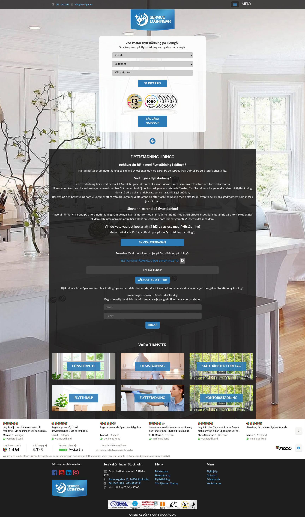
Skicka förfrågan (152, 242)
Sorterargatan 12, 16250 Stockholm (129, 479)
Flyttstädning (162, 479)
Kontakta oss (214, 483)
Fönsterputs (161, 471)
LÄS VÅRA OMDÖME (152, 121)
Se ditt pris (152, 83)
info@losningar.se (83, 4)
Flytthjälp (212, 471)
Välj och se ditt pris (152, 280)
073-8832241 (133, 483)
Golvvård (212, 475)
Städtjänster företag (166, 483)
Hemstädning (162, 475)
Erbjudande (213, 479)
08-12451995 (62, 4)
